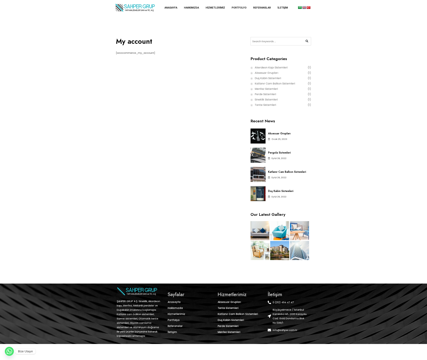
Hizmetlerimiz (215, 7)
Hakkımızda (191, 7)
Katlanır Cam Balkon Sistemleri (275, 83)
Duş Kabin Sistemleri (268, 78)
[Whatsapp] (9, 351)
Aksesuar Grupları (266, 73)
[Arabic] (300, 7)
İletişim (283, 7)
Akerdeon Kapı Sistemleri (271, 67)
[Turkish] (309, 7)
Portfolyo (239, 7)
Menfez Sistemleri (266, 89)
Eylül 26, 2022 (279, 158)
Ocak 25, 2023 (279, 139)
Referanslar (262, 7)
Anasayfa (170, 7)
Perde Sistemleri (265, 94)
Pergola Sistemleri (279, 153)
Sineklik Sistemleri (266, 99)
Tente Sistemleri (265, 105)
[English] (304, 7)
